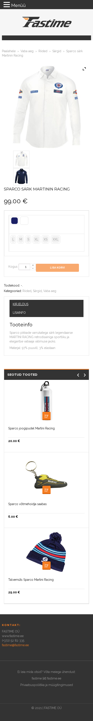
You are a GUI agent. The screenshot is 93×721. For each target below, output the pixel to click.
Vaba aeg (27, 51)
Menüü (18, 5)
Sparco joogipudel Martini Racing (31, 428)
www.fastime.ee (13, 636)
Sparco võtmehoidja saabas (27, 504)
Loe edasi (46, 565)
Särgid (56, 51)
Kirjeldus (20, 304)
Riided (42, 51)
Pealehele (9, 51)
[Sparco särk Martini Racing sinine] (21, 176)
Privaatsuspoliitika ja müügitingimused (46, 685)
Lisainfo (19, 312)
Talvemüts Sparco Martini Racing (31, 579)
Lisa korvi (46, 416)
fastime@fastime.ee (15, 645)
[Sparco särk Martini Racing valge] (21, 158)
